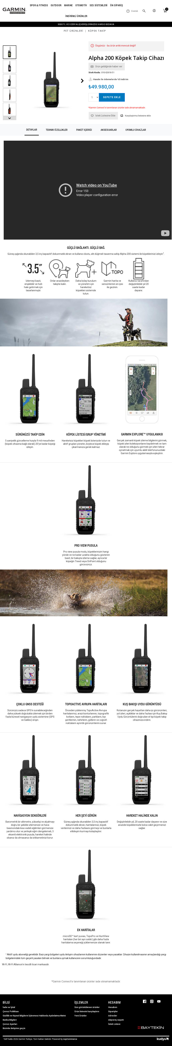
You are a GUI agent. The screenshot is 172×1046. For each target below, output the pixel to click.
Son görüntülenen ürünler (87, 1007)
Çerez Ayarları (10, 1024)
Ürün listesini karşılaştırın (86, 1011)
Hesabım (112, 1007)
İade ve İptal (9, 1007)
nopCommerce (70, 1039)
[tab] (31, 130)
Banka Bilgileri (10, 1020)
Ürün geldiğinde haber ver (108, 66)
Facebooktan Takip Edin (144, 1001)
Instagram (152, 1001)
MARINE (68, 5)
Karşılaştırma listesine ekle (138, 115)
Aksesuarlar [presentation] (109, 130)
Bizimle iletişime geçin (14, 1028)
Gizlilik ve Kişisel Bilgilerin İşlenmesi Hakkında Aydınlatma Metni (34, 1015)
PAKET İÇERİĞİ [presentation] (84, 130)
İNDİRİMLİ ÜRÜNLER (76, 16)
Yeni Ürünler (80, 1015)
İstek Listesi (114, 1024)
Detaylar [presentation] (31, 129)
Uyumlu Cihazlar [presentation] (135, 130)
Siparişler (113, 1011)
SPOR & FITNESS (39, 5)
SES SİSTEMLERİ (99, 5)
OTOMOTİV (81, 5)
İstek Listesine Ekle (105, 115)
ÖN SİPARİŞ (116, 5)
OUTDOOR (56, 5)
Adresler (112, 1015)
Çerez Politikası (11, 1011)
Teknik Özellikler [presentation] (57, 130)
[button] (9, 118)
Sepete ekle (112, 97)
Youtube (159, 1001)
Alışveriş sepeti (116, 1020)
